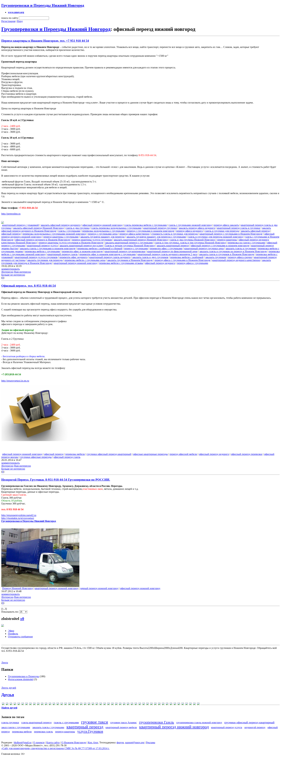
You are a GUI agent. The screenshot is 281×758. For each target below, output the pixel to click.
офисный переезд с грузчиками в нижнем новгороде (220, 245)
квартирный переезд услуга (42, 245)
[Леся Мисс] (163, 704)
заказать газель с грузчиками (48, 727)
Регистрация (8, 21)
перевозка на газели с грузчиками (246, 242)
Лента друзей (8, 687)
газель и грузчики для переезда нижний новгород (215, 236)
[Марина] (171, 704)
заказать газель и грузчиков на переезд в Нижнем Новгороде (233, 251)
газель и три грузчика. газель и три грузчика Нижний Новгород (190, 242)
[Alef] (7, 704)
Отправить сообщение (20, 636)
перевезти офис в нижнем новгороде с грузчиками (107, 254)
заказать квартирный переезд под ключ (81, 245)
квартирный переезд (85, 727)
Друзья (7, 695)
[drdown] (22, 704)
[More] (61, 704)
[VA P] (93, 704)
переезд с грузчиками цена (103, 233)
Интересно (7, 271)
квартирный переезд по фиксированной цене (172, 251)
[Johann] (46, 704)
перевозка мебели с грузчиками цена (84, 260)
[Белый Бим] (112, 704)
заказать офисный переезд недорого (60, 225)
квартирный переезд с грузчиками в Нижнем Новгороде (231, 233)
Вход (20, 21)
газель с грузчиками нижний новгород (190, 225)
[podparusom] (77, 704)
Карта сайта (53, 742)
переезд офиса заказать (226, 225)
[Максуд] (167, 704)
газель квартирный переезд (36, 722)
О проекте (39, 742)
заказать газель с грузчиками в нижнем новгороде (47, 248)
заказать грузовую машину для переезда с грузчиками (156, 236)
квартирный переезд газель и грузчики (238, 228)
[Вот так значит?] (120, 704)
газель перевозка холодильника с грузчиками (116, 228)
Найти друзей (9, 707)
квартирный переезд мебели (121, 727)
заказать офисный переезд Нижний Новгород (38, 228)
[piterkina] (73, 704)
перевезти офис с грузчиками (166, 248)
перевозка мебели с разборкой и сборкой (99, 248)
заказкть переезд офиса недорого (197, 228)
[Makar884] (57, 704)
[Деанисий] (128, 704)
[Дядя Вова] (132, 704)
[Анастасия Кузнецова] (108, 704)
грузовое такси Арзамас (123, 722)
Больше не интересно (13, 274)
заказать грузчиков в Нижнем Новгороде (130, 260)
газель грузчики (10, 722)
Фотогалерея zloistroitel (20, 679)
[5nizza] (3, 704)
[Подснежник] (186, 704)
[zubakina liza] (104, 704)
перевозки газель (43, 731)
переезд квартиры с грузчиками (61, 236)
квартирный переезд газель (62, 254)
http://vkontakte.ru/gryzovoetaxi (17, 518)
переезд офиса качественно (134, 233)
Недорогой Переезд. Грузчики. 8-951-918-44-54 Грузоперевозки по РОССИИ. (55, 479)
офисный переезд (11, 233)
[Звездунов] (139, 704)
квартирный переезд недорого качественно (236, 260)
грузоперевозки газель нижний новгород (199, 722)
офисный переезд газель (67, 457)
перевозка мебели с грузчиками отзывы (121, 263)
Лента (4, 662)
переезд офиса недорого (189, 231)
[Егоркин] (135, 704)
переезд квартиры (227, 239)
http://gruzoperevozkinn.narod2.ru (18, 515)
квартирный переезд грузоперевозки (125, 251)
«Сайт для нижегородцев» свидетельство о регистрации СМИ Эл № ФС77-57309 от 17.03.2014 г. (55, 748)
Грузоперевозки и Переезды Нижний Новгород (42, 5)
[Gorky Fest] (38, 704)
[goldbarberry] (30, 704)
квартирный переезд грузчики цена (204, 248)
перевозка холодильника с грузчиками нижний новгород (54, 233)
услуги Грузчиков (90, 731)
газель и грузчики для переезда (222, 231)
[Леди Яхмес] (159, 704)
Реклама (150, 742)
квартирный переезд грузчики (160, 228)
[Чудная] (198, 704)
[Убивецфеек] (194, 704)
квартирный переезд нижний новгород (75, 263)
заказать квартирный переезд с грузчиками (129, 242)
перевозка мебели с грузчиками (42, 251)
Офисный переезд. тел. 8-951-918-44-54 (28, 285)
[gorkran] (34, 704)
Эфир (11, 630)
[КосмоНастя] (143, 704)
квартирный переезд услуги (226, 727)
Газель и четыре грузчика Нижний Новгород (130, 245)
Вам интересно (22, 271)
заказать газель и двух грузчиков (150, 257)
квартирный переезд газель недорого (109, 257)
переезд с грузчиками (136, 248)
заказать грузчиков (215, 257)
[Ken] (50, 704)
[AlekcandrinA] (11, 704)
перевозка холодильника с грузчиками (103, 231)
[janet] (42, 704)
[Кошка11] (147, 704)
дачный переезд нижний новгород (99, 588)
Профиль (13, 633)
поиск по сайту (9, 18)
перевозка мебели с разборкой (186, 257)
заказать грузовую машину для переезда (102, 236)
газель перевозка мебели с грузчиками (145, 225)
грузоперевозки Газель (156, 722)
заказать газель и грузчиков (241, 248)
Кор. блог (93, 742)
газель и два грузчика (77, 228)
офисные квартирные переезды (150, 454)
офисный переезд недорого (160, 263)
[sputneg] (89, 704)
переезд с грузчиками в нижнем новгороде (150, 231)
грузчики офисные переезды (36, 457)
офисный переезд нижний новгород (102, 225)
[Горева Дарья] (124, 704)
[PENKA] (69, 704)
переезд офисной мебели (183, 454)
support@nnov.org (134, 742)
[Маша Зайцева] (175, 704)
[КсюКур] (151, 704)
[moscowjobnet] (65, 704)
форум (120, 742)
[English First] (26, 704)
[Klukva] (54, 704)
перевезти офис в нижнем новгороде (82, 251)
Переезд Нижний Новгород (17, 588)
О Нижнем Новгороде (73, 742)
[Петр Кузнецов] (182, 704)
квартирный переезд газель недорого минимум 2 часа (167, 254)
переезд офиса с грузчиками (192, 263)
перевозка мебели (75, 454)
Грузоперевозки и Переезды (23, 676)
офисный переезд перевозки (246, 454)
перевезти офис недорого (73, 257)
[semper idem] (85, 704)
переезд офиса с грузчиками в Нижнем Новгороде (182, 260)
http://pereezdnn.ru (10, 213)
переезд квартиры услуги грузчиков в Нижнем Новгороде (71, 242)
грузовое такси (94, 722)
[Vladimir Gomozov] (96, 704)
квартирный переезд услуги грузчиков (36, 257)
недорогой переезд (254, 727)
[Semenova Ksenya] (81, 704)
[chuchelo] (18, 704)
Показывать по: (10, 611)
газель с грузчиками (69, 231)
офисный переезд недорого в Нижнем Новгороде (42, 239)
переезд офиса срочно (240, 257)
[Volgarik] (100, 704)
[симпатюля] (190, 704)
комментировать (10, 269)
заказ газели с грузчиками (15, 727)
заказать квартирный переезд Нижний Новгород (141, 239)
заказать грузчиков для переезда (45, 260)
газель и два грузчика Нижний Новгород (192, 239)
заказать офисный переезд (255, 231)
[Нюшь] (178, 704)
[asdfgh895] (14, 704)
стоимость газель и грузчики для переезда (174, 233)
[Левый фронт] (155, 704)
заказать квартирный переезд (173, 245)
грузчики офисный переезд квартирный (109, 454)
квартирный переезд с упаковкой (20, 225)
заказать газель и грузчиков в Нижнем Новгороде (226, 254)
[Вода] (116, 704)
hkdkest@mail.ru (22, 742)
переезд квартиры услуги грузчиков (92, 239)
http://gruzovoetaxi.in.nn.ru (15, 380)
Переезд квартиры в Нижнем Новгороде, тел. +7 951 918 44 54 (45, 40)
